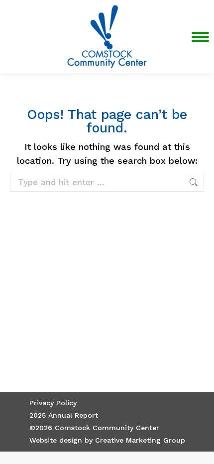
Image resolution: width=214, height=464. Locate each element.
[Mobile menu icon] (200, 37)
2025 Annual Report (63, 415)
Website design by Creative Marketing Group (107, 440)
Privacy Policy (53, 403)
